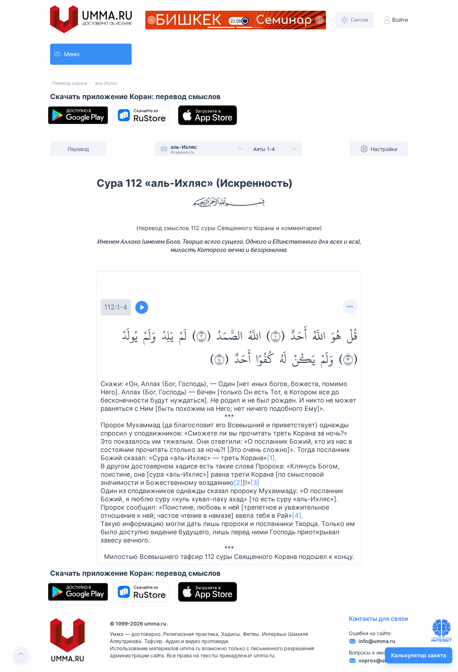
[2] (238, 482)
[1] (271, 458)
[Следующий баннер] (319, 20)
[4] (296, 515)
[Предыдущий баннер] (151, 20)
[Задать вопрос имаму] (441, 630)
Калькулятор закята (418, 655)
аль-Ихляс (106, 83)
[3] (254, 482)
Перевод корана (69, 83)
